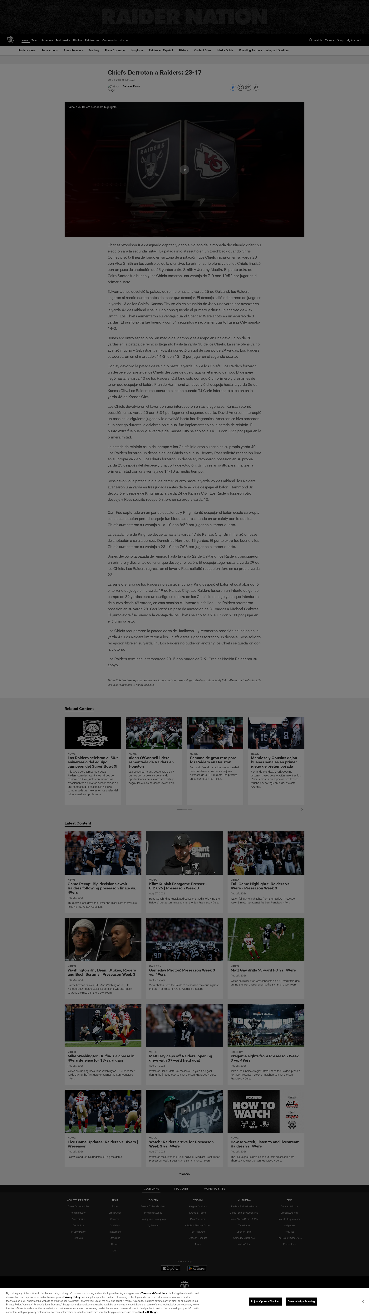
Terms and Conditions (154, 1293)
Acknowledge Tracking (301, 1301)
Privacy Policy (71, 1297)
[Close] (363, 1301)
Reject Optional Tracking (265, 1301)
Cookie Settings (147, 1312)
